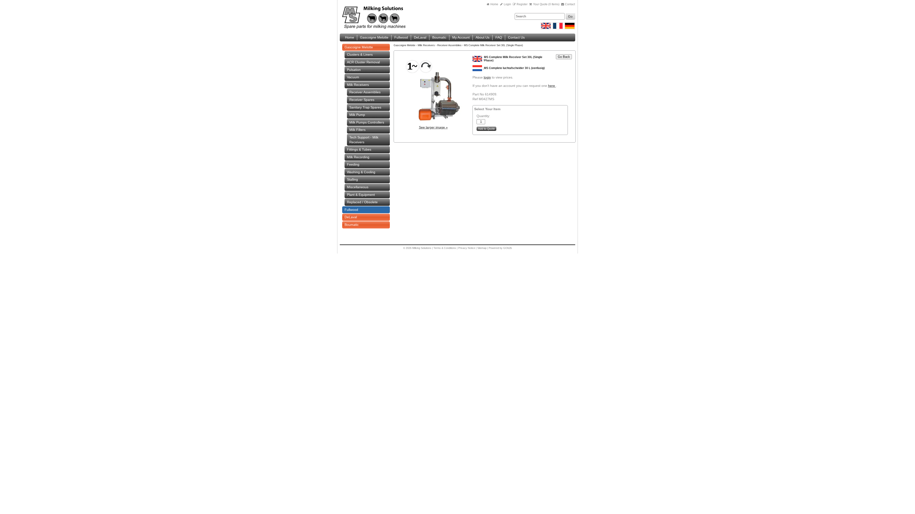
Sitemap (482, 248)
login (487, 77)
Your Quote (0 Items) (546, 4)
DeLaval (420, 37)
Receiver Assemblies (365, 92)
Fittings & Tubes (359, 149)
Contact (569, 4)
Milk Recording (358, 157)
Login (507, 4)
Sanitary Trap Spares (365, 107)
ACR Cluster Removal (363, 62)
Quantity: (483, 116)
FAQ (498, 37)
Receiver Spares (361, 100)
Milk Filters (357, 130)
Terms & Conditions (444, 248)
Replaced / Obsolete (362, 202)
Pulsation (354, 70)
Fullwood (401, 37)
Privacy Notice (466, 248)
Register (522, 4)
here (552, 86)
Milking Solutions (422, 248)
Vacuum (353, 77)
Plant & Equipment (361, 195)
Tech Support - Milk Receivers (363, 139)
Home (494, 4)
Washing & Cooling (361, 172)
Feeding (353, 164)
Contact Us (516, 37)
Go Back (564, 57)
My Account (461, 37)
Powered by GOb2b (500, 248)
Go (570, 16)
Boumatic (439, 37)
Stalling (352, 179)
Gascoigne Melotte (374, 37)
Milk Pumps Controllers (366, 122)
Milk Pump (357, 115)
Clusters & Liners (360, 54)
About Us (482, 37)
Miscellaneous (357, 187)
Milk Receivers (358, 85)
